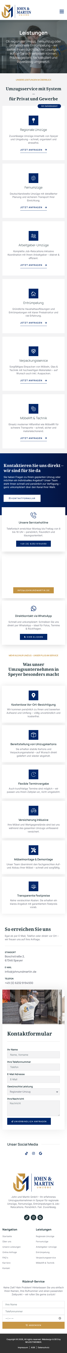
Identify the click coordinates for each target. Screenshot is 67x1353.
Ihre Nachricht (15, 1098)
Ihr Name (12, 1049)
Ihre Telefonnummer (19, 1061)
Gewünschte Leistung (20, 1086)
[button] (61, 11)
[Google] (40, 1153)
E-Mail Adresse (16, 1074)
